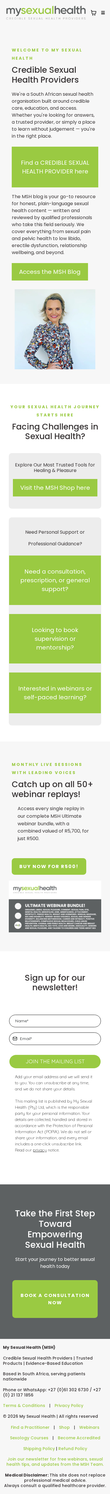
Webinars (89, 1427)
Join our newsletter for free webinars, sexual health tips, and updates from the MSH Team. (55, 1461)
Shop (64, 1427)
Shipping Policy (39, 1449)
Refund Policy (72, 1449)
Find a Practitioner (30, 1427)
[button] (102, 13)
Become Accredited (79, 1438)
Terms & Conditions (24, 1405)
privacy (40, 1150)
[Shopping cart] (94, 13)
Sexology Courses (29, 1438)
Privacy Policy (69, 1405)
